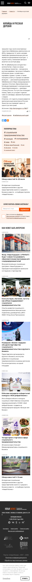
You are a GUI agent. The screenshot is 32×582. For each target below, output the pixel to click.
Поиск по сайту (24, 528)
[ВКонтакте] (5, 120)
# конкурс (8, 139)
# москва (15, 147)
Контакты (6, 528)
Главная (4, 11)
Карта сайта (14, 528)
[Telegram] (3, 120)
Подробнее (6, 578)
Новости (12, 11)
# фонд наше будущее (11, 145)
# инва (6, 142)
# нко (22, 145)
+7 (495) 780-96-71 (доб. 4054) (16, 519)
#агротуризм (7, 115)
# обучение (7, 148)
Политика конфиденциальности (16, 558)
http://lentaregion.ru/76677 (18, 108)
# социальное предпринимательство (14, 133)
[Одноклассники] (8, 120)
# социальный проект (9, 150)
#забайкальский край (21, 115)
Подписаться (25, 210)
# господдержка (21, 139)
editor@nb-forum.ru (16, 517)
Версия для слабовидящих (16, 531)
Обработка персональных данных (16, 560)
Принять (25, 578)
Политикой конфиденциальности (16, 218)
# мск (13, 142)
